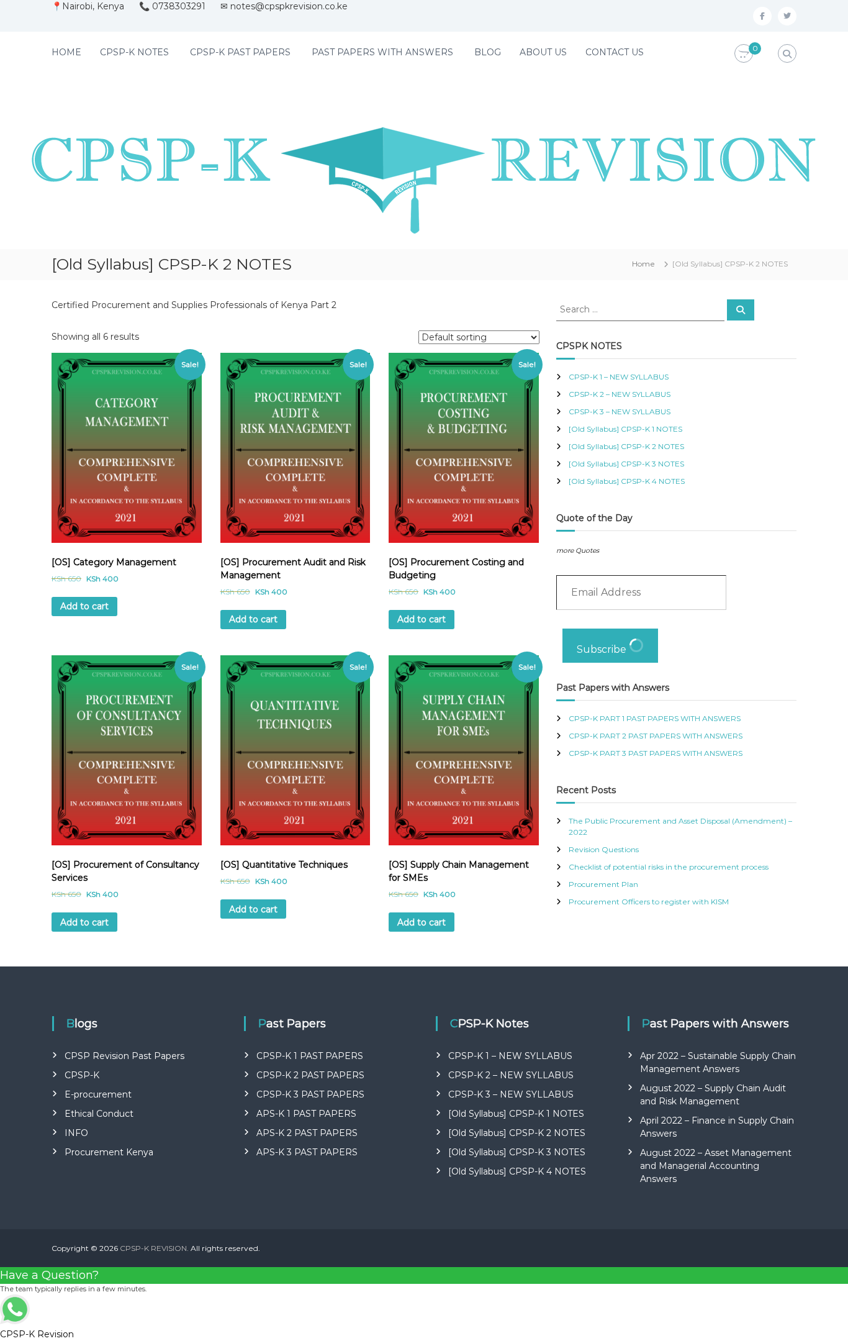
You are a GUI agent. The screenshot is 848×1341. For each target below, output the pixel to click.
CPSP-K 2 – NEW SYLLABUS (619, 394)
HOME (66, 52)
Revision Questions (604, 849)
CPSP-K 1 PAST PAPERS (309, 1055)
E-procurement (98, 1094)
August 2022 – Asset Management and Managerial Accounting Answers (716, 1165)
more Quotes (577, 551)
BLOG (487, 52)
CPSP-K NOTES (134, 52)
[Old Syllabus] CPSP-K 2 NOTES (626, 446)
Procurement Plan (603, 884)
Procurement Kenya (109, 1152)
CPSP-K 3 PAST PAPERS (310, 1094)
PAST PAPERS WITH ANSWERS (382, 52)
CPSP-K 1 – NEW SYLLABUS (619, 376)
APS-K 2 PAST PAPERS (307, 1133)
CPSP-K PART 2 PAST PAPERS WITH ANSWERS (655, 735)
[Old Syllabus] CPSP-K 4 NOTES (627, 481)
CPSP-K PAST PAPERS (240, 52)
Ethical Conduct (99, 1113)
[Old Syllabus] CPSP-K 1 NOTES (625, 429)
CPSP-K (82, 1075)
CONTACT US (614, 52)
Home (643, 263)
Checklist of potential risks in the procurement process (669, 866)
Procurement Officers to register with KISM (649, 901)
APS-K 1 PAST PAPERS (306, 1113)
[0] (743, 54)
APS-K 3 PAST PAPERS (307, 1152)
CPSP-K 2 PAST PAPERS (310, 1075)
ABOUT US (543, 52)
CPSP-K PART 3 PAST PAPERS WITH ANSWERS (655, 753)
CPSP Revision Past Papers (124, 1055)
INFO (76, 1133)
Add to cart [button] (84, 606)
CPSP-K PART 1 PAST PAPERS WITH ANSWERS (655, 718)
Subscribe (603, 649)
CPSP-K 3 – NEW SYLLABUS (619, 411)
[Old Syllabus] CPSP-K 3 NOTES (626, 463)
